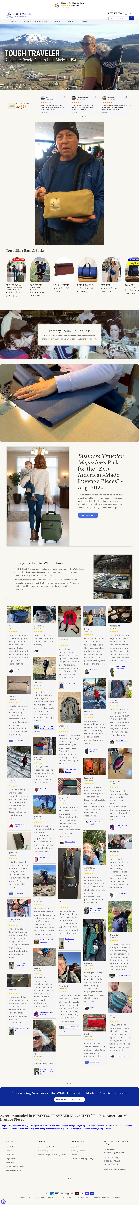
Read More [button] (44, 112)
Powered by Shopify (58, 1198)
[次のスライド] (72, 361)
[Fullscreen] (100, 241)
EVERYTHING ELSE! (13, 1171)
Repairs (74, 1155)
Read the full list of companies (68, 1100)
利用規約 (97, 1197)
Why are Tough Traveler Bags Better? (52, 1155)
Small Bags (10, 1163)
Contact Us (75, 1147)
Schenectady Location (46, 1151)
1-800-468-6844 (115, 13)
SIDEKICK (105, 285)
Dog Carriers (11, 1159)
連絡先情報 (116, 1197)
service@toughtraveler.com (115, 1169)
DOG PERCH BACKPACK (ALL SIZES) (37, 287)
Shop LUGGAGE (88, 515)
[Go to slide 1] (82, 116)
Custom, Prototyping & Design (82, 1159)
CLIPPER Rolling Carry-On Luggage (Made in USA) (14, 287)
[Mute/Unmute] (96, 241)
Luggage (9, 1151)
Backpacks (10, 1155)
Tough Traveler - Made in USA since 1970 (37, 1198)
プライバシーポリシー (85, 1197)
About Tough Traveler (46, 1147)
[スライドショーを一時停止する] (77, 361)
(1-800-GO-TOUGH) (111, 1161)
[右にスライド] (74, 303)
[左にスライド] (64, 303)
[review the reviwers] (64, 97)
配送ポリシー (106, 1197)
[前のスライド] (62, 361)
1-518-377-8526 (110, 1164)
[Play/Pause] (38, 241)
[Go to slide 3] (85, 116)
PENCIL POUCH (61, 285)
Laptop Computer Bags (15, 1167)
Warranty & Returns (78, 1151)
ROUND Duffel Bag (86, 285)
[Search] (131, 18)
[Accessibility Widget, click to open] (3, 1201)
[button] (12, 21)
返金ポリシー (71, 1197)
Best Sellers (10, 1147)
